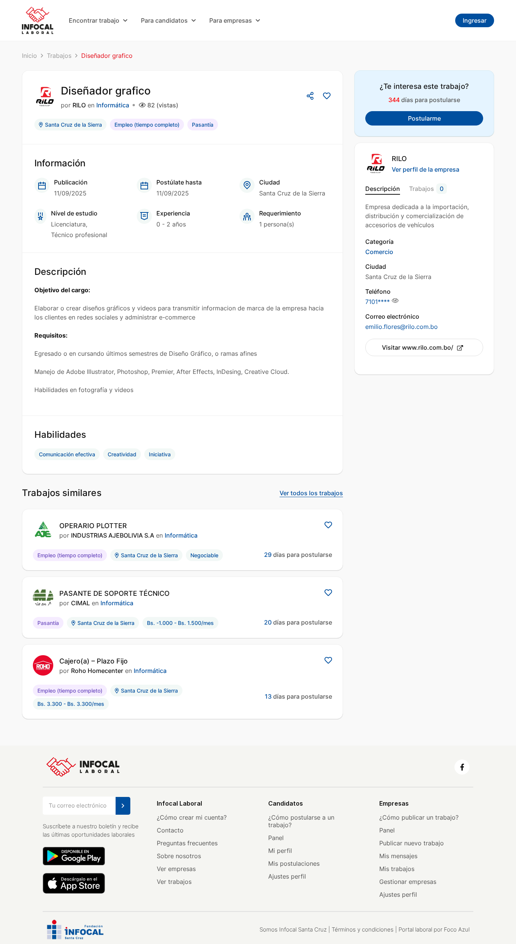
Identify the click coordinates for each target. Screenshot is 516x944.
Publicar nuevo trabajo (411, 843)
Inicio (29, 55)
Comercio (379, 252)
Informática (112, 105)
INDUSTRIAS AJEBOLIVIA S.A (112, 535)
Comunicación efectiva (67, 454)
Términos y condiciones (363, 929)
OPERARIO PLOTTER (93, 526)
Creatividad (122, 454)
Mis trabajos (396, 869)
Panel (276, 838)
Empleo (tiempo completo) (146, 124)
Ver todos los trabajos (311, 493)
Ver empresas (176, 869)
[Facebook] (462, 767)
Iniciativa (160, 454)
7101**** (377, 301)
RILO (79, 105)
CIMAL (80, 603)
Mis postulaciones (294, 863)
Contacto (170, 830)
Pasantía (202, 124)
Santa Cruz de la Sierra (73, 124)
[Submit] (123, 806)
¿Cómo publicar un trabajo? (419, 817)
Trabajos (59, 55)
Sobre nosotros (179, 856)
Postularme (424, 118)
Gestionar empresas (407, 881)
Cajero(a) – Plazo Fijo (93, 661)
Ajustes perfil (287, 876)
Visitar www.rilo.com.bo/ (417, 347)
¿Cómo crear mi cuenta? (192, 817)
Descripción (382, 188)
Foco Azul (457, 929)
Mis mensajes (398, 856)
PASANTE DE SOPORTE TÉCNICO (114, 593)
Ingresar (475, 20)
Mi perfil (280, 850)
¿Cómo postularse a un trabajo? (301, 821)
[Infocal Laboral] (37, 20)
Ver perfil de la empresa (425, 169)
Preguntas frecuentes (187, 843)
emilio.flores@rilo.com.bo (401, 326)
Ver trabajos (174, 881)
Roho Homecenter (97, 670)
